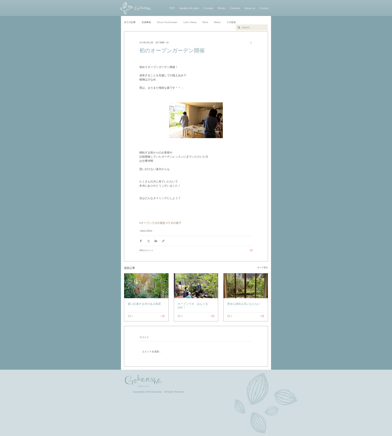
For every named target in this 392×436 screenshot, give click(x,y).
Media (217, 22)
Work (205, 22)
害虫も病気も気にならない (243, 303)
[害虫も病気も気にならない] (246, 285)
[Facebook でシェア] (140, 240)
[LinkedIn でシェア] (155, 240)
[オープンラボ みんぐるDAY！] (196, 285)
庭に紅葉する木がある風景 (144, 303)
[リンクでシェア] (163, 240)
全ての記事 (130, 22)
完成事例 (146, 22)
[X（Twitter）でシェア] (148, 240)
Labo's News (189, 22)
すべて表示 (262, 267)
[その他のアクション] (251, 42)
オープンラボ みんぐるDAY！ (193, 305)
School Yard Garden (167, 22)
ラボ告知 (231, 22)
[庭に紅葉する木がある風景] (146, 285)
